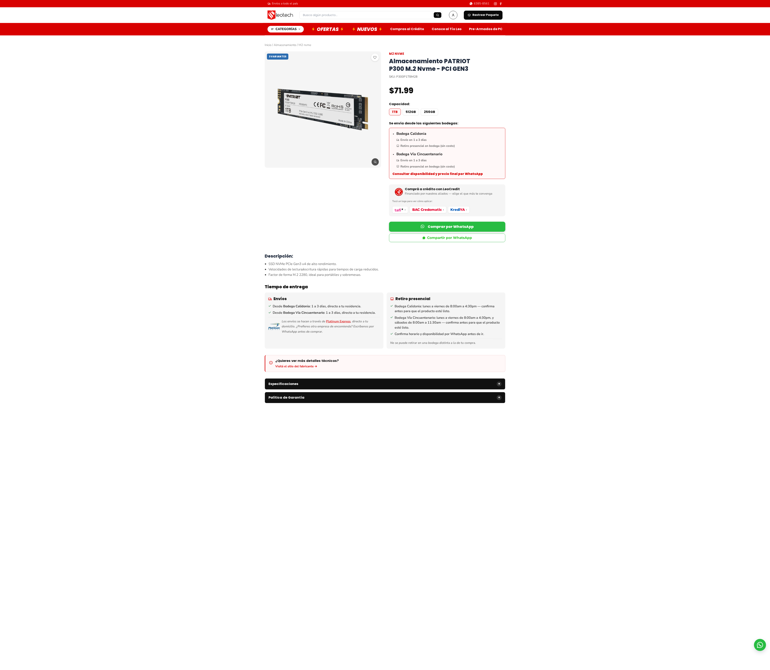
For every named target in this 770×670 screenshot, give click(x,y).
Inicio (268, 45)
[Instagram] (495, 3)
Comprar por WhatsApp (451, 226)
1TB (395, 112)
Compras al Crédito (407, 29)
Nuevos (367, 29)
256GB (429, 112)
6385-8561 (481, 3)
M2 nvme (305, 45)
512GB (411, 112)
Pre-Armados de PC (486, 29)
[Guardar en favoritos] (375, 57)
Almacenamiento (285, 45)
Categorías (286, 29)
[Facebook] (501, 3)
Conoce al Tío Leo (447, 29)
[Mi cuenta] (453, 15)
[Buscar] (437, 15)
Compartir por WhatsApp (449, 238)
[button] (447, 227)
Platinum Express (338, 321)
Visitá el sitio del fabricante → (296, 366)
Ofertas (328, 29)
